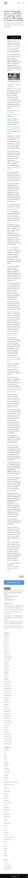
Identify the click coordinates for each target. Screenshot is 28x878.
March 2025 (7, 642)
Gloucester (6, 789)
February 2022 (7, 681)
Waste (5, 851)
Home (5, 793)
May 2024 (6, 649)
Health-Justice (7, 791)
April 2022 (6, 679)
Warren (5, 848)
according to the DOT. (12, 475)
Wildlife (5, 855)
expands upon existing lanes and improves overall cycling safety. (14, 359)
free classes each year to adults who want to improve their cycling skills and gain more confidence (13, 128)
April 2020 (6, 706)
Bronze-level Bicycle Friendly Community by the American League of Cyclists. (14, 389)
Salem (5, 830)
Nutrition (6, 819)
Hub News (6, 796)
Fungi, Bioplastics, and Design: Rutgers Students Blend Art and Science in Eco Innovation (13, 617)
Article (5, 24)
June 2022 (6, 674)
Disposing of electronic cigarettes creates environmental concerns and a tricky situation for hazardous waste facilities (14, 607)
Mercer (5, 805)
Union (5, 844)
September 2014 (8, 741)
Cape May (6, 768)
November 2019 (8, 718)
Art (4, 752)
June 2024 (6, 647)
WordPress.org (7, 868)
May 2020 (6, 704)
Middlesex (6, 807)
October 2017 (7, 736)
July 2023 (6, 663)
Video (5, 846)
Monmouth (6, 809)
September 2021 (8, 690)
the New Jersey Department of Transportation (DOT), (14, 86)
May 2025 (6, 637)
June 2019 (6, 730)
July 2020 (6, 700)
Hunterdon (6, 800)
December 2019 (8, 716)
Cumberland (7, 773)
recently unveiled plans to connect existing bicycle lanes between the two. (13, 333)
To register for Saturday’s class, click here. (14, 167)
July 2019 (6, 727)
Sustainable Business (9, 837)
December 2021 (8, 686)
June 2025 (6, 635)
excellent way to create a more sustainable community (14, 209)
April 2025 (6, 640)
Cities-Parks (10, 24)
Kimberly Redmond (10, 23)
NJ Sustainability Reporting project (13, 568)
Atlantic (6, 756)
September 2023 (8, 658)
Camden (6, 766)
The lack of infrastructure (13, 445)
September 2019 (8, 723)
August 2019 (7, 725)
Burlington (6, 763)
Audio (5, 759)
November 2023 (8, 656)
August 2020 (7, 697)
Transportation (7, 26)
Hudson (16, 24)
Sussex (5, 835)
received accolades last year (14, 367)
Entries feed (7, 864)
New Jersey (21, 24)
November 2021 (8, 688)
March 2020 (7, 709)
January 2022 (7, 683)
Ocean (5, 821)
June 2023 (6, 665)
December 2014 (8, 739)
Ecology (6, 775)
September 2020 (8, 695)
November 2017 (8, 734)
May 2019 (6, 732)
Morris (5, 812)
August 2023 (7, 660)
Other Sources (7, 823)
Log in (5, 861)
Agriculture (6, 749)
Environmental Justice (9, 784)
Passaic (6, 825)
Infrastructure (7, 802)
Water (5, 853)
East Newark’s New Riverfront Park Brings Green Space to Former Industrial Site (13, 627)
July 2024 (6, 644)
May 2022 (6, 677)
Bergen (5, 761)
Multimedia (6, 814)
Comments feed (8, 866)
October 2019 (7, 720)
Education (6, 777)
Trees (5, 841)
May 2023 (6, 667)
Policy (5, 828)
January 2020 (7, 713)
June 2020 (6, 702)
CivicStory (11, 566)
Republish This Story (14, 582)
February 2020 (7, 711)
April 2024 (6, 651)
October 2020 (7, 693)
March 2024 (7, 654)
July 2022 (6, 672)
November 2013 (8, 743)
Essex (5, 786)
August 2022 (7, 670)
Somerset (6, 832)
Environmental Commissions (11, 782)
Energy (5, 779)
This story (9, 563)
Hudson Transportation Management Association (13, 112)
